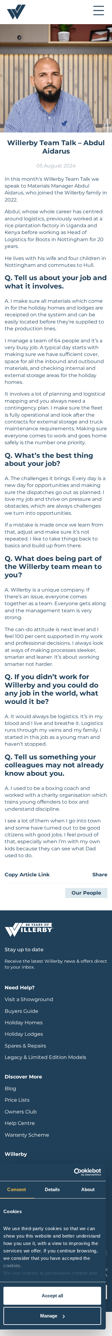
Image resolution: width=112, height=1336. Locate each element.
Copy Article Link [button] (27, 875)
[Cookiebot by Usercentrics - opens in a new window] (75, 1172)
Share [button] (99, 875)
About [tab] (88, 1189)
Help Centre (20, 1123)
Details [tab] (52, 1189)
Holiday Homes (24, 1023)
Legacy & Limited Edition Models (45, 1057)
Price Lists (17, 1100)
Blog (10, 1088)
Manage (48, 1315)
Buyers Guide (21, 1011)
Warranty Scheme (27, 1135)
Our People (86, 893)
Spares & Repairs (25, 1046)
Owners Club (21, 1112)
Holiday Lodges (24, 1034)
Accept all (52, 1295)
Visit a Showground (29, 999)
